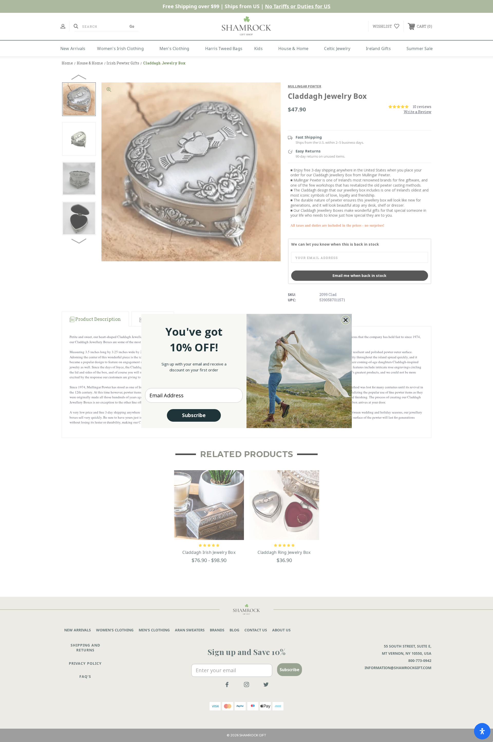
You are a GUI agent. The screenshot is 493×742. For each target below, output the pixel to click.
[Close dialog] (346, 320)
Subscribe (194, 415)
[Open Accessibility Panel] (482, 731)
